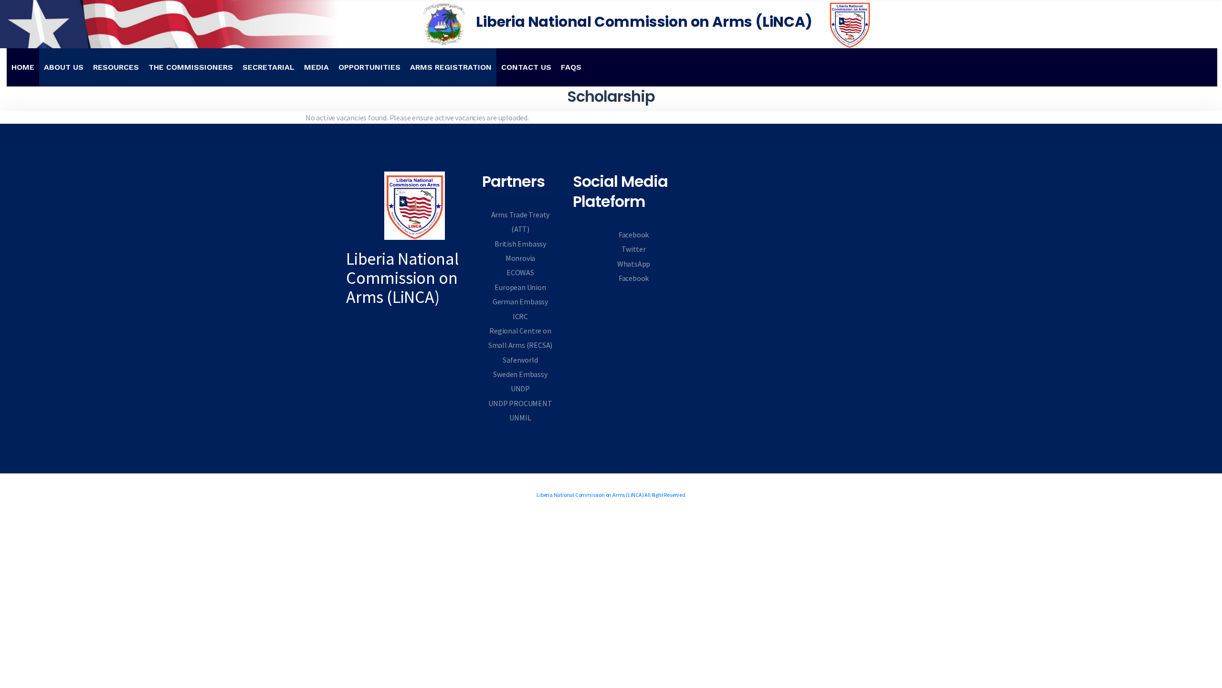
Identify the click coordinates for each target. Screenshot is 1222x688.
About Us (64, 67)
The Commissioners (190, 67)
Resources (116, 67)
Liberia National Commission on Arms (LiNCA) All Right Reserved (611, 494)
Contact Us (526, 67)
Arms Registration (451, 67)
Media (316, 67)
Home (22, 67)
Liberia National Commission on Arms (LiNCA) (644, 21)
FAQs (571, 67)
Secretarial (268, 67)
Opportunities (369, 67)
